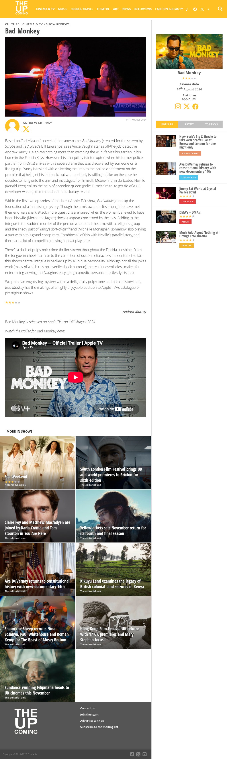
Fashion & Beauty (169, 9)
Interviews (143, 9)
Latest (189, 124)
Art (116, 9)
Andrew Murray (37, 123)
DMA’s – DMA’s (190, 212)
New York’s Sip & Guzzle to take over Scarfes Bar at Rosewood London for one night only (198, 142)
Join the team (89, 714)
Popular (167, 124)
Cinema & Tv (45, 9)
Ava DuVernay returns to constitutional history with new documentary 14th (197, 167)
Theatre (103, 9)
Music (62, 9)
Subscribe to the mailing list (99, 727)
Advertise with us (92, 721)
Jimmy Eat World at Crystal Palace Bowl (197, 190)
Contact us (87, 708)
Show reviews (58, 24)
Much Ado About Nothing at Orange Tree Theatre (198, 234)
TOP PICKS (211, 124)
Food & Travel (82, 9)
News (126, 9)
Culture (12, 24)
